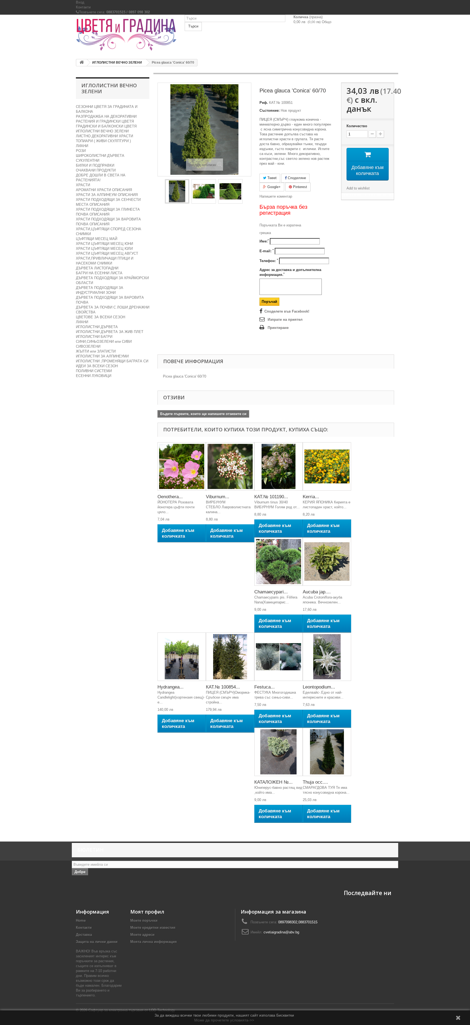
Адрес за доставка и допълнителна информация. (290, 272)
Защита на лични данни (97, 942)
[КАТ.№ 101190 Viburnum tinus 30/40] (278, 466)
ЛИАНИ (82, 146)
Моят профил (147, 911)
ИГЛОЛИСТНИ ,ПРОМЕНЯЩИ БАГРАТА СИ (112, 361)
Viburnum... (217, 496)
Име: (264, 241)
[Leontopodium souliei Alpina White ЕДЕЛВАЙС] (327, 657)
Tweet (271, 178)
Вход (80, 2)
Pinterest (299, 187)
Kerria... (311, 496)
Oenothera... (170, 496)
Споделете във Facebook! (286, 311)
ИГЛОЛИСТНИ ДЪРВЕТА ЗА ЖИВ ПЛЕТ (109, 332)
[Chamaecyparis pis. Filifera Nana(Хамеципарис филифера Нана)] (278, 561)
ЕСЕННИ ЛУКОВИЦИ (93, 376)
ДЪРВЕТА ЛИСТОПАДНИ (97, 268)
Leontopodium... (319, 687)
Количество (357, 126)
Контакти (83, 7)
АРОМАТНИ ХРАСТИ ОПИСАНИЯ (104, 190)
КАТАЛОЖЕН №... (273, 782)
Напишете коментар (275, 196)
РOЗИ (81, 151)
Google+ (273, 187)
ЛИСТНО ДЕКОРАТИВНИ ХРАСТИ (104, 136)
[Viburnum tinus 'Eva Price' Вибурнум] (230, 466)
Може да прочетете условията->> (224, 1020)
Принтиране (278, 328)
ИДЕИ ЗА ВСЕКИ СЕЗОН (97, 366)
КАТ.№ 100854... (223, 687)
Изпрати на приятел (285, 319)
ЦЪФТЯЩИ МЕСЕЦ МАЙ (96, 239)
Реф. (263, 103)
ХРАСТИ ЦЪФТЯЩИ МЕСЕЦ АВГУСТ (107, 253)
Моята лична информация (153, 942)
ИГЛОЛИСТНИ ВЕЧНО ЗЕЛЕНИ (102, 131)
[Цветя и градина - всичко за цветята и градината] (126, 35)
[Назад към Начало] (81, 62)
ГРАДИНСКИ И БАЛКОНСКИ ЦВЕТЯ (106, 126)
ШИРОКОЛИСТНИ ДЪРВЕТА (100, 156)
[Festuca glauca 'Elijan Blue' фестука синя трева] (278, 657)
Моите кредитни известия (152, 928)
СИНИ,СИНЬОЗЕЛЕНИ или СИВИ (104, 341)
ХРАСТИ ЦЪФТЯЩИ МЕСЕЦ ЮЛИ (104, 249)
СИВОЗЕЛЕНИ (88, 346)
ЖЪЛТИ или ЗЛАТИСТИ (96, 351)
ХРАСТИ (83, 185)
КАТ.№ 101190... (271, 496)
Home (81, 920)
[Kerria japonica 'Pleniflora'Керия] (327, 466)
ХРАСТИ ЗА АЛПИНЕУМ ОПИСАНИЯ (107, 195)
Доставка (84, 935)
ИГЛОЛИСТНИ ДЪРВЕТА (97, 327)
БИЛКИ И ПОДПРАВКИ (95, 165)
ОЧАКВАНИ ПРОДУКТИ (96, 170)
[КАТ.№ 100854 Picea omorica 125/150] (230, 657)
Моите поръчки (143, 920)
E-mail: (266, 251)
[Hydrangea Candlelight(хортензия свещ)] (181, 657)
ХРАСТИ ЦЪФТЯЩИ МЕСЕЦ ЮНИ (104, 244)
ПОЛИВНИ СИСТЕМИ (94, 371)
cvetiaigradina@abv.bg (281, 932)
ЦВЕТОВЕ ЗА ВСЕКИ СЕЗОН (100, 317)
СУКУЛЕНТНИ (87, 160)
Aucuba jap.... (317, 591)
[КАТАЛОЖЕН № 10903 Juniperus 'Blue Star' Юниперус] (278, 752)
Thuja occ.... (315, 782)
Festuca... (264, 687)
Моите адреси (142, 935)
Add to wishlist (358, 188)
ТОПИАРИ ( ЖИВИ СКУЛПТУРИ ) (103, 141)
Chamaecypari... (271, 591)
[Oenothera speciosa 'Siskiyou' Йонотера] (181, 466)
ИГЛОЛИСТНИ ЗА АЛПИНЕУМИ (102, 356)
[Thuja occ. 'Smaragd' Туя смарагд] (327, 752)
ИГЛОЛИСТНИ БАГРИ (94, 337)
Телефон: (268, 260)
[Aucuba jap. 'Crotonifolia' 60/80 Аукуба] (327, 561)
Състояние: (269, 110)
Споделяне (296, 178)
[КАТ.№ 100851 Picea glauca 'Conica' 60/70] (177, 191)
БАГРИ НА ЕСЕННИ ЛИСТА (99, 273)
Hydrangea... (170, 687)
